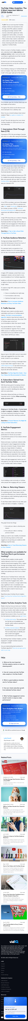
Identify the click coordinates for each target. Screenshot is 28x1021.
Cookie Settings (4, 974)
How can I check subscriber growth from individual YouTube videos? (13, 689)
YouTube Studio (5, 181)
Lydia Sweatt (2, 16)
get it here (23, 616)
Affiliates (3, 999)
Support (3, 966)
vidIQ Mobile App (5, 984)
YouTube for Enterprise (6, 989)
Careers (3, 968)
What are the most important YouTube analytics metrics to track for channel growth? (13, 664)
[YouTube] (2, 1017)
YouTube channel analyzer (12, 628)
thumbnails (14, 206)
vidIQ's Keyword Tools (7, 365)
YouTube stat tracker (10, 619)
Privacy (2, 970)
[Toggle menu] (25, 2)
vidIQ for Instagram (5, 991)
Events (2, 1008)
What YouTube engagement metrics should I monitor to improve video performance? (14, 698)
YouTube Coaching (5, 987)
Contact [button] (3, 963)
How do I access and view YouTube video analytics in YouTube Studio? (13, 673)
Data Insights (24, 16)
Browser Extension (5, 982)
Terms (2, 972)
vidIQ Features (4, 980)
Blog (2, 1001)
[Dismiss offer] (25, 999)
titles (5, 206)
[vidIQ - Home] (4, 2)
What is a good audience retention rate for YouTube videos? (13, 681)
